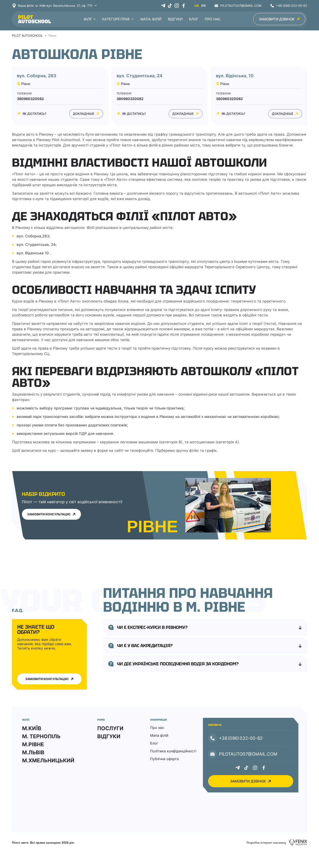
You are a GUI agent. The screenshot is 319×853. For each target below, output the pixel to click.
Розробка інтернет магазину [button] (266, 842)
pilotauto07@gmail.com (240, 5)
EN (203, 5)
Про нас (213, 19)
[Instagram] (176, 5)
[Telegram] (163, 6)
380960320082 (30, 99)
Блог (193, 19)
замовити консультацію (49, 514)
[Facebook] (183, 5)
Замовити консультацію (47, 679)
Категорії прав (116, 19)
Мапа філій (150, 19)
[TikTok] (170, 5)
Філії (87, 19)
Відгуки (175, 19)
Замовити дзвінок (277, 19)
